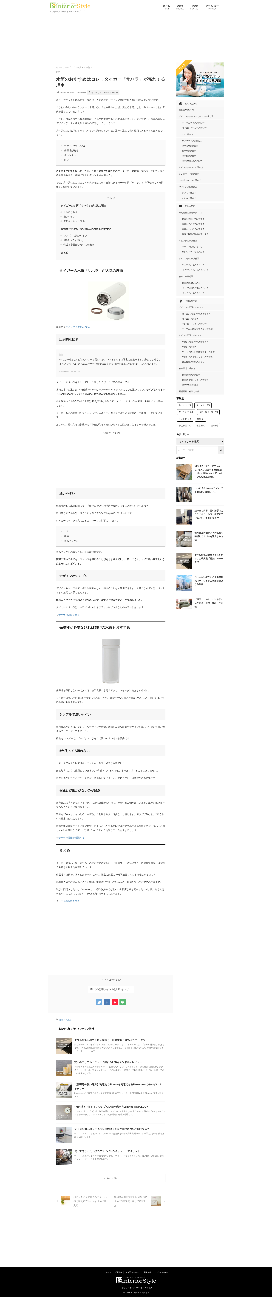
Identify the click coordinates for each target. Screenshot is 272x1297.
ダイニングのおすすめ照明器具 (196, 313)
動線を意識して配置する (193, 219)
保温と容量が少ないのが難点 (78, 244)
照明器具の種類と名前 (189, 391)
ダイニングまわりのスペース (195, 270)
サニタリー (203, 405)
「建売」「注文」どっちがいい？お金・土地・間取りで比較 (209, 603)
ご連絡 (194, 7)
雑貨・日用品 (65, 1019)
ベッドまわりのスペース (193, 293)
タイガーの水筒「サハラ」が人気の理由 (83, 205)
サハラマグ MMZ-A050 (78, 326)
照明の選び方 (188, 301)
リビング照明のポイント (190, 335)
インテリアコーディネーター (104, 92)
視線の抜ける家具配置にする (195, 234)
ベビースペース (208, 412)
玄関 (214, 425)
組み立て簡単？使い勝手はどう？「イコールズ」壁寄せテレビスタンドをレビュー (209, 514)
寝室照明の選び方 (187, 368)
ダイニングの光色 (190, 319)
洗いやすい (69, 216)
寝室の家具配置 (186, 276)
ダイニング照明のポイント (191, 307)
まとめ (64, 252)
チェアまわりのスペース (193, 265)
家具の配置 (187, 206)
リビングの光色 (189, 347)
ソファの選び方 (186, 134)
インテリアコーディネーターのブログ (136, 1288)
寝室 (200, 425)
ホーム (166, 7)
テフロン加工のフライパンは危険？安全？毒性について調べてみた (112, 1128)
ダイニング (186, 412)
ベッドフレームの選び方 (190, 180)
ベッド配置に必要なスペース (195, 288)
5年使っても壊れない (74, 240)
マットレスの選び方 (188, 186)
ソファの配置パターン (192, 247)
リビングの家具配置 (188, 240)
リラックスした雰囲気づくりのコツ (198, 352)
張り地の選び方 (189, 151)
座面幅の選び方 (189, 156)
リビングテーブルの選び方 (191, 167)
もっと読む (113, 1178)
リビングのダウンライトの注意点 (197, 357)
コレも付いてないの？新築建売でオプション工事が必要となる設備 (209, 580)
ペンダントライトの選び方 (194, 324)
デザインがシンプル (74, 221)
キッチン (185, 405)
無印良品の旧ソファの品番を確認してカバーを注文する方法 (209, 536)
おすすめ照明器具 (190, 385)
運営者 (180, 7)
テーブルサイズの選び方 (193, 123)
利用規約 (147, 1272)
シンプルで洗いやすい (75, 235)
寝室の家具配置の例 (191, 283)
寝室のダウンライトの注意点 (195, 380)
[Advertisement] (136, 37)
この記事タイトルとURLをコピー (112, 989)
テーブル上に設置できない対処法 (197, 329)
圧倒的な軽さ (70, 212)
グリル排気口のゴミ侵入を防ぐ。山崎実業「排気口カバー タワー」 (112, 1040)
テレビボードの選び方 (189, 174)
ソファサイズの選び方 (192, 140)
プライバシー (212, 7)
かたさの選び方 (189, 198)
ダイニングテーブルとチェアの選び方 (196, 116)
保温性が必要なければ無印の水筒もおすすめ (86, 228)
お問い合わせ (133, 1272)
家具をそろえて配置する (193, 224)
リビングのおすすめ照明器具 (195, 342)
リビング (185, 418)
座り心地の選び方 (190, 146)
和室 (200, 418)
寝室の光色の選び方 (191, 375)
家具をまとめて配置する (193, 229)
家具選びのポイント (188, 110)
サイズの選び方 (189, 193)
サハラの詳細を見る (69, 614)
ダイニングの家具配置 (189, 258)
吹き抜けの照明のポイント (194, 362)
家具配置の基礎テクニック (191, 212)
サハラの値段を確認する (71, 837)
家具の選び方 (188, 103)
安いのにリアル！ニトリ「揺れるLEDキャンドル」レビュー (108, 1062)
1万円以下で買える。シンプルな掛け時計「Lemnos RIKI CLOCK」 (112, 1106)
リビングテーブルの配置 (193, 252)
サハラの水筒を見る (69, 901)
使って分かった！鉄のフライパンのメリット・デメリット (107, 1151)
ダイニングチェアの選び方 (194, 128)
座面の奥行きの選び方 (192, 161)
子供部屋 (185, 425)
